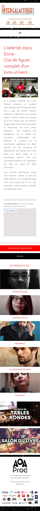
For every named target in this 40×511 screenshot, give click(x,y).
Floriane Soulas (20, 318)
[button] (20, 32)
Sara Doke (20, 395)
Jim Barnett (20, 343)
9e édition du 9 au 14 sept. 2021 (20, 19)
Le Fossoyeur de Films (20, 369)
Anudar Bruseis (20, 292)
